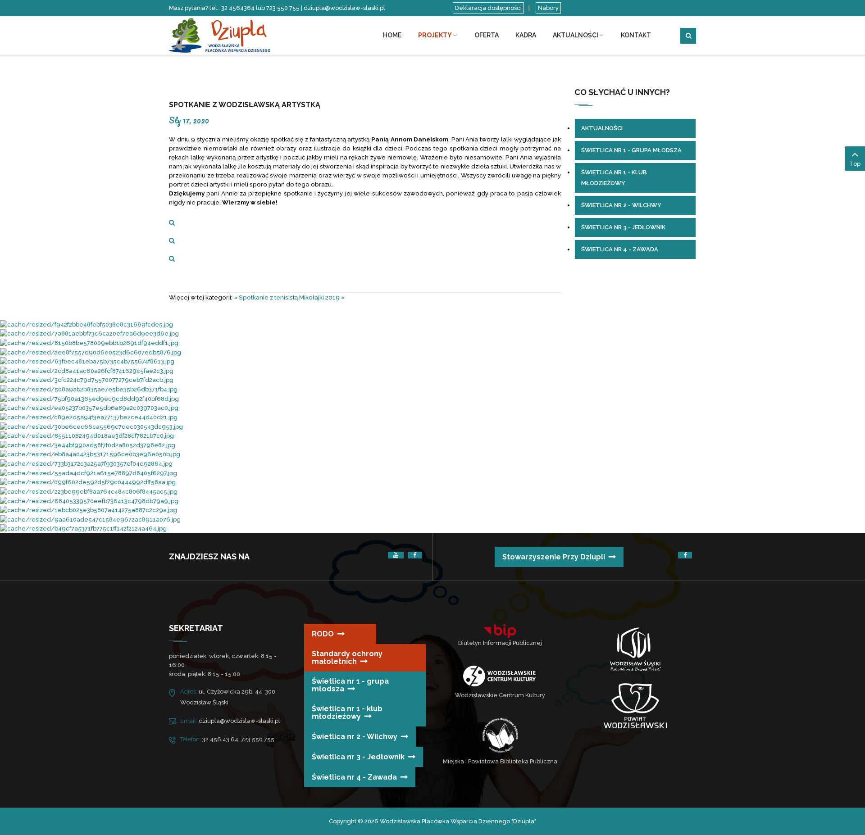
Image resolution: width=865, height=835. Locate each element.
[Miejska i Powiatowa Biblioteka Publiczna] (500, 734)
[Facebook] (415, 555)
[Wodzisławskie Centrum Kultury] (499, 675)
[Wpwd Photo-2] (88, 510)
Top (854, 163)
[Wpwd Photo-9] (91, 426)
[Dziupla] (230, 34)
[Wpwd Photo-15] (89, 342)
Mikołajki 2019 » (322, 297)
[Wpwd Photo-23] (90, 352)
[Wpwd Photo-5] (88, 472)
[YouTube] (396, 555)
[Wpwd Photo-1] (88, 482)
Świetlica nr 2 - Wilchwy (354, 736)
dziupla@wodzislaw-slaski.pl (239, 720)
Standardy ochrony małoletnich (347, 657)
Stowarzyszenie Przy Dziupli (553, 557)
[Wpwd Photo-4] (87, 361)
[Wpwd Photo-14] (90, 519)
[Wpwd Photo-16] (87, 444)
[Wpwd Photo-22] (86, 380)
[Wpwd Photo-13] (86, 324)
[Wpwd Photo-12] (89, 491)
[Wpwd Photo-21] (86, 370)
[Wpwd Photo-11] (89, 500)
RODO (323, 634)
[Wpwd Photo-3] (89, 407)
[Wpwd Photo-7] (89, 398)
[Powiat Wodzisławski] (635, 705)
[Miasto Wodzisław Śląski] (635, 651)
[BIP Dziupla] (500, 631)
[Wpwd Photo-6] (87, 435)
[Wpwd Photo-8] (83, 528)
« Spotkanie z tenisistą (266, 297)
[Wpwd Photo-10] (90, 454)
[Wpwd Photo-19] (89, 333)
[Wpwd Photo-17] (89, 416)
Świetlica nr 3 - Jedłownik (358, 757)
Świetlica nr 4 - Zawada (354, 777)
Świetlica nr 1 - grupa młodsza (350, 685)
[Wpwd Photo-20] (89, 389)
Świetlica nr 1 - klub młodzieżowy (347, 712)
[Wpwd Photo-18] (86, 463)
